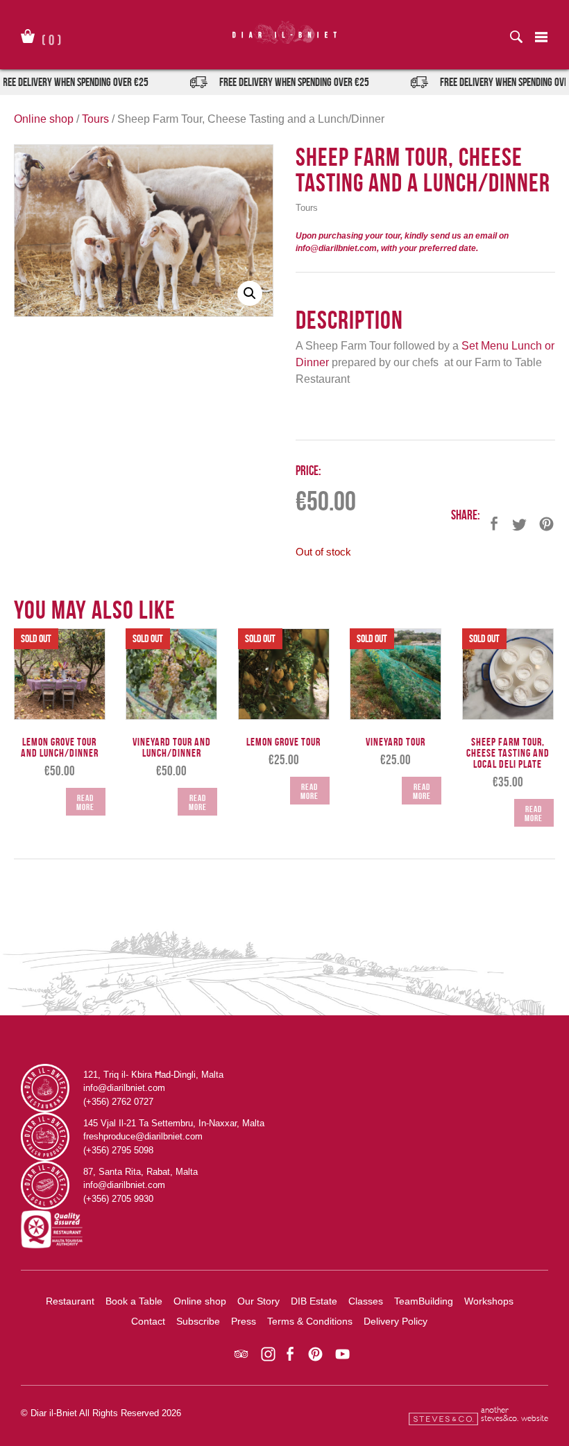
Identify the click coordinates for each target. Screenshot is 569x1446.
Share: (465, 515)
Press (243, 1321)
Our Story (258, 1301)
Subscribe (198, 1321)
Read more (85, 802)
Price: (308, 470)
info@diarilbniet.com (124, 1088)
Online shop (44, 119)
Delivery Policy (395, 1321)
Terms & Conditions (310, 1321)
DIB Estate (314, 1301)
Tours (95, 119)
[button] (249, 293)
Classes (365, 1301)
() (52, 37)
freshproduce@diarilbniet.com (143, 1136)
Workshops (488, 1301)
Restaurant (70, 1301)
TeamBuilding (423, 1301)
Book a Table (133, 1301)
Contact (148, 1321)
